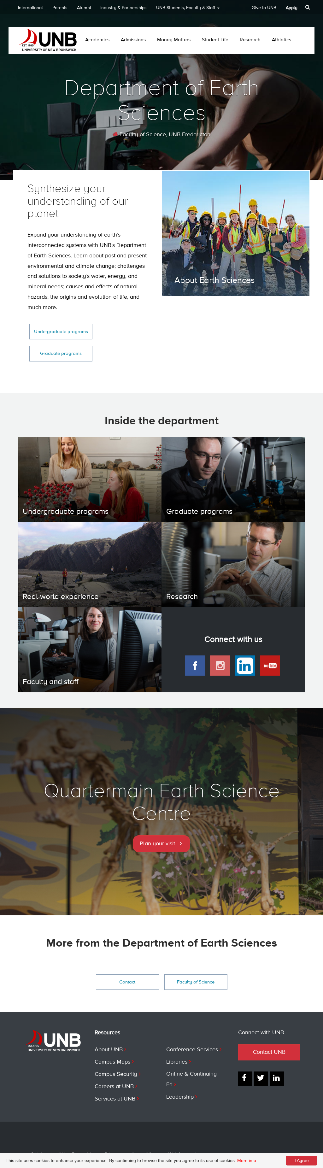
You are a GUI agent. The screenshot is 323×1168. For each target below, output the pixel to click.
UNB (185, 8)
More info (246, 1160)
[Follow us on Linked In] (277, 1078)
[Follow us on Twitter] (261, 1078)
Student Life (215, 40)
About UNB (109, 1050)
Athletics (281, 40)
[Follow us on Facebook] (245, 1078)
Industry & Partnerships (123, 8)
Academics (97, 40)
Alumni (84, 8)
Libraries (176, 1062)
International (30, 8)
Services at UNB (115, 1099)
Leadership (180, 1097)
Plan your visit (157, 844)
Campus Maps (112, 1062)
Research (250, 40)
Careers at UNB (114, 1086)
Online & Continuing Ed (191, 1079)
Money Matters (174, 40)
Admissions (133, 40)
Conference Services (192, 1050)
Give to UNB (264, 8)
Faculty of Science (142, 135)
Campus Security (116, 1074)
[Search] (308, 7)
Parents (60, 8)
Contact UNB (269, 1052)
